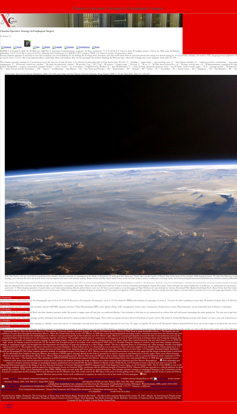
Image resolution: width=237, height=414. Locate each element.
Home (8, 407)
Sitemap (9, 405)
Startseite (6, 297)
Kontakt (6, 326)
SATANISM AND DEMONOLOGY (68, 382)
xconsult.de (13, 378)
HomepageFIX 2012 (19, 351)
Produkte (6, 309)
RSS (144, 374)
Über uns (6, 315)
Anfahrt (6, 320)
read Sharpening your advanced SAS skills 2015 (102, 378)
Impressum (8, 331)
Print (164, 360)
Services (6, 304)
